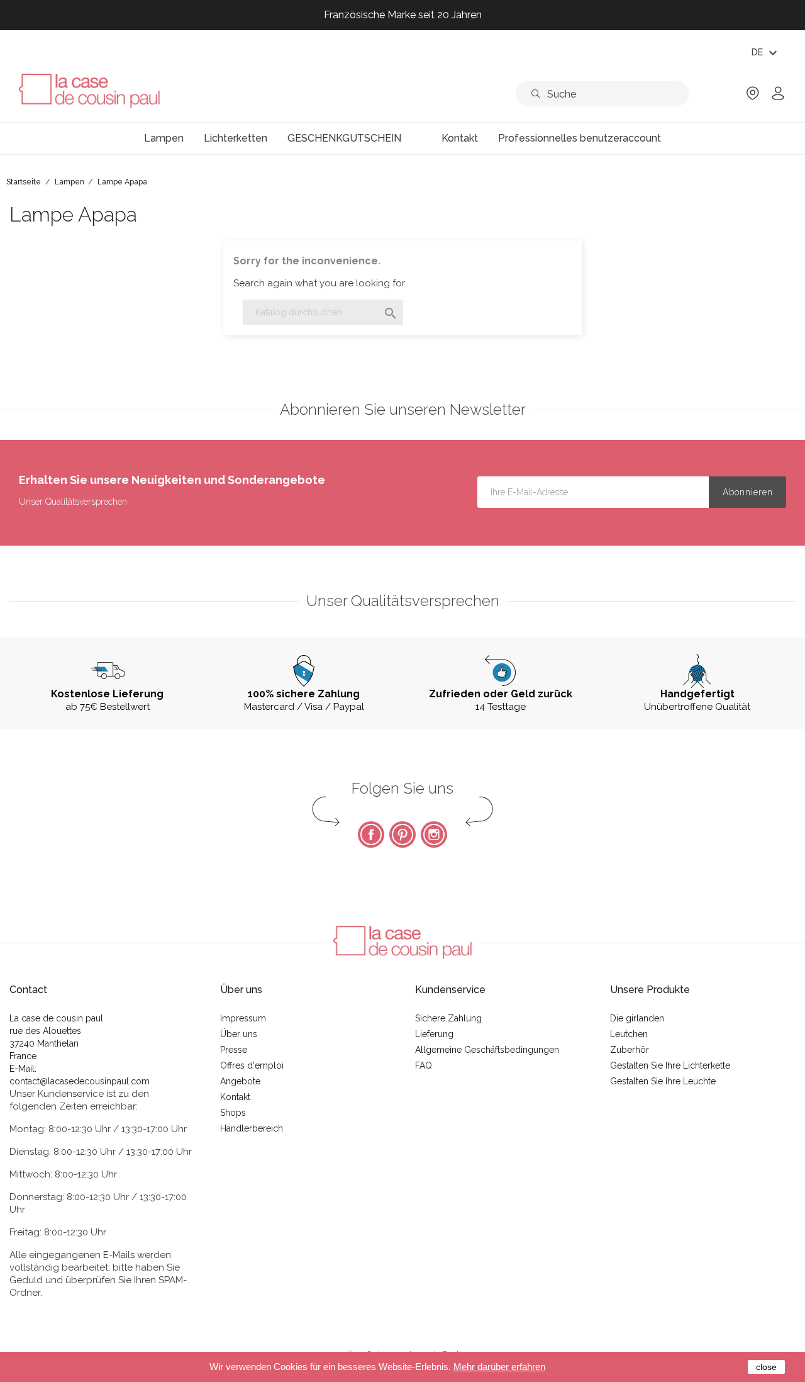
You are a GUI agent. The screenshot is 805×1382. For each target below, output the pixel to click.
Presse (233, 1050)
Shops (233, 1113)
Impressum (243, 1018)
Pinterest (402, 834)
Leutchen (629, 1034)
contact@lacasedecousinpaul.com (79, 1081)
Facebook (371, 834)
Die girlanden (637, 1018)
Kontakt (235, 1097)
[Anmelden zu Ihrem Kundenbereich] (778, 97)
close (766, 1367)
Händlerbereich (251, 1128)
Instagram (434, 834)
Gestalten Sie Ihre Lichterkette (670, 1065)
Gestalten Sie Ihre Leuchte (663, 1081)
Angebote (240, 1081)
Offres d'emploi (252, 1065)
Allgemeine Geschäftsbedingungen (487, 1050)
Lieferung (434, 1034)
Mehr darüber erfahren (499, 1366)
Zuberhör (629, 1050)
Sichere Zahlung (448, 1018)
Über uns (238, 1034)
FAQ (423, 1065)
